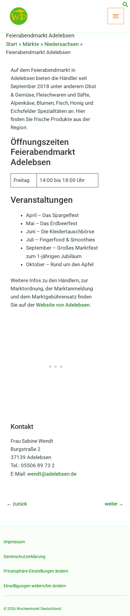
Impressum (14, 541)
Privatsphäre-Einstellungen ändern (36, 571)
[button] (125, 6)
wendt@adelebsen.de (51, 474)
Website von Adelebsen (62, 305)
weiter (114, 504)
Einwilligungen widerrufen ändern (35, 585)
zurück (17, 504)
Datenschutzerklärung (24, 556)
